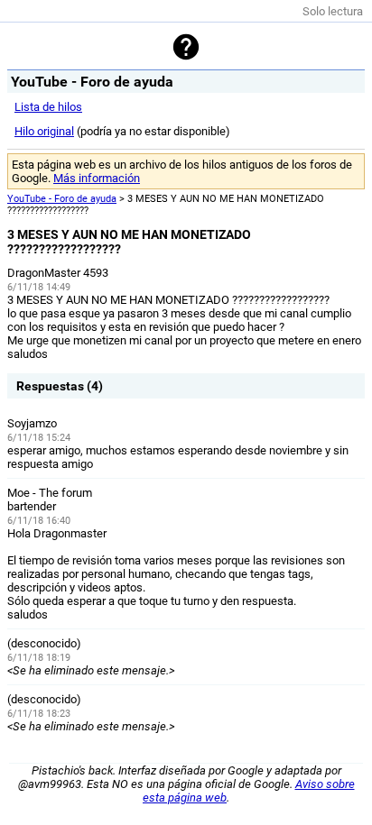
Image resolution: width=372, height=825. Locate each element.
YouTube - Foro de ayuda (61, 199)
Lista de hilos (48, 107)
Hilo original (44, 131)
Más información (96, 178)
